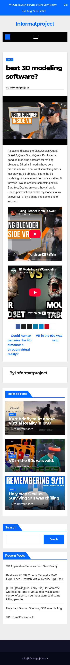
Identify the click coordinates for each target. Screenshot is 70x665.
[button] (63, 36)
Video (9, 60)
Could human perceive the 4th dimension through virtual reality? (20, 345)
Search (10, 527)
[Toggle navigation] (35, 37)
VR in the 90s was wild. (31, 460)
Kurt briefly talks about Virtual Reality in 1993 (32, 421)
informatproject (19, 87)
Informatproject (35, 24)
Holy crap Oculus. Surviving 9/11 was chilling (34, 496)
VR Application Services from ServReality (31, 566)
